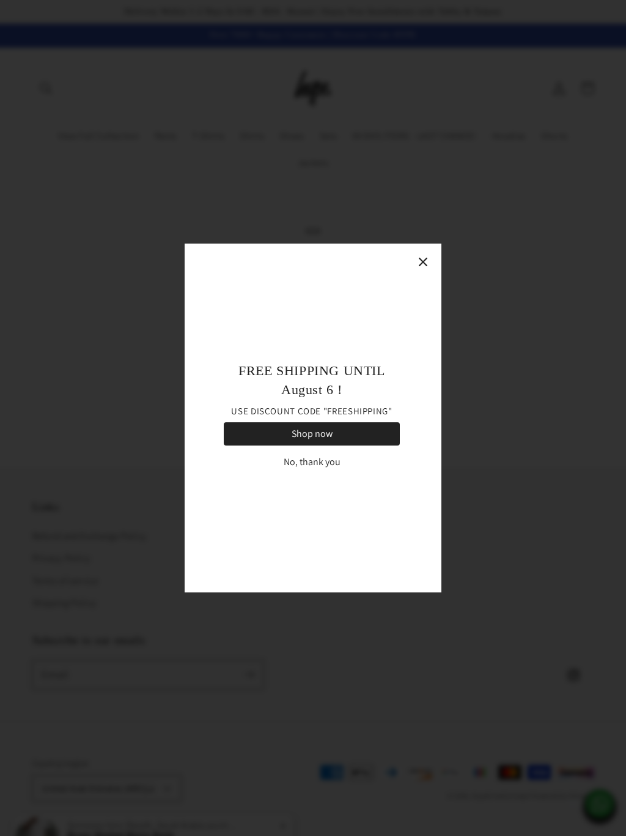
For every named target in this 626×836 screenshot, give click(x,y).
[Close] (423, 262)
